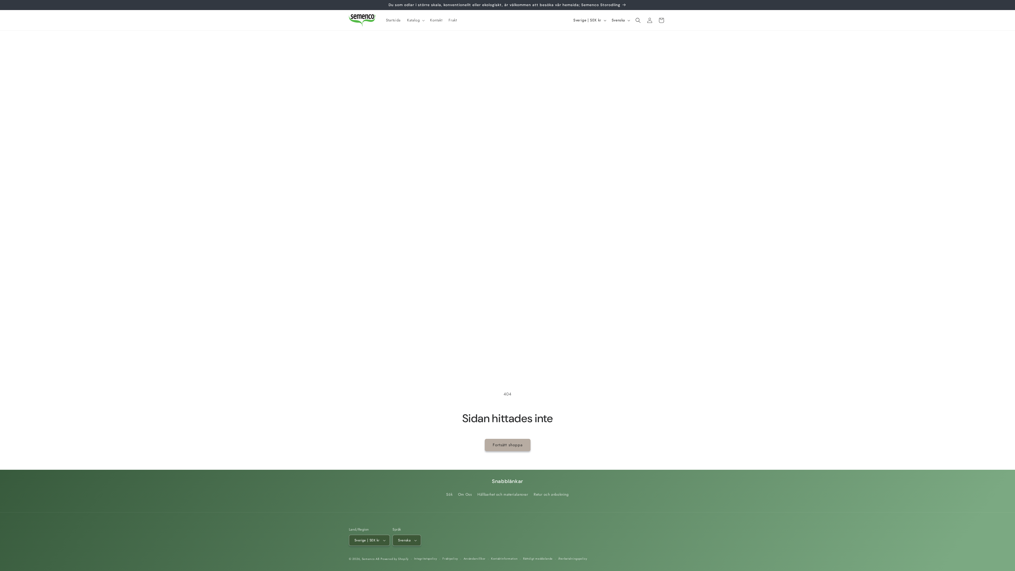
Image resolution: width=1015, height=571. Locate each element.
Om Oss (465, 494)
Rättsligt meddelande (538, 558)
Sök (449, 494)
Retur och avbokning (551, 494)
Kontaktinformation (504, 558)
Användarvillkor (475, 558)
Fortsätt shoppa (508, 445)
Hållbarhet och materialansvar (502, 494)
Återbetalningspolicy (572, 558)
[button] (415, 20)
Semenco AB (371, 559)
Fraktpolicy (450, 558)
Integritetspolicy (425, 558)
